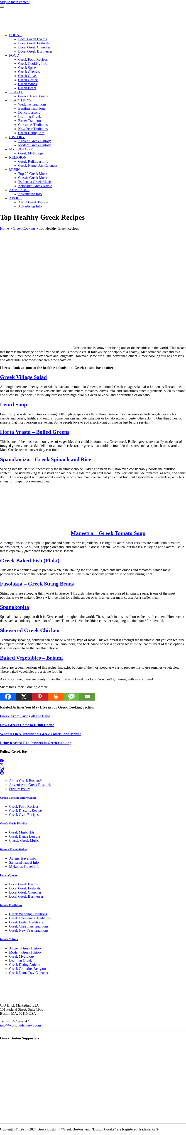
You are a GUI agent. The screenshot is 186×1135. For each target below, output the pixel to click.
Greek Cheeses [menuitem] (29, 72)
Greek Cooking (24, 228)
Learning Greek (20, 960)
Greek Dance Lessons (25, 836)
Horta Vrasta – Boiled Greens (34, 432)
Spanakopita (14, 607)
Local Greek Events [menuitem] (32, 39)
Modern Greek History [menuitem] (34, 145)
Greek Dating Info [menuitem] (31, 133)
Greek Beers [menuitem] (27, 88)
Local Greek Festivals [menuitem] (33, 43)
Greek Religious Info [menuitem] (33, 161)
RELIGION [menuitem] (18, 157)
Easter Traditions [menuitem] (30, 121)
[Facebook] (8, 697)
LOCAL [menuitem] (15, 35)
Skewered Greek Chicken (29, 630)
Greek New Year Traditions (28, 930)
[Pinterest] (40, 697)
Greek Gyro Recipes (24, 815)
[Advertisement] (93, 262)
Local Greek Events (23, 884)
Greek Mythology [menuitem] (31, 153)
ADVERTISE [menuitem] (19, 190)
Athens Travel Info (22, 858)
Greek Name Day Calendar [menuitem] (37, 165)
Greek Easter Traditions (26, 922)
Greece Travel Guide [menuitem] (33, 96)
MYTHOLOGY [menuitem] (21, 149)
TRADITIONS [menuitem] (20, 100)
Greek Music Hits (21, 832)
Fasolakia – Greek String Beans (37, 584)
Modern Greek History (25, 952)
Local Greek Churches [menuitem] (34, 47)
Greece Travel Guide (13, 849)
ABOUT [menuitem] (15, 198)
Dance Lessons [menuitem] (29, 112)
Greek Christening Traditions (30, 918)
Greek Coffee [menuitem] (28, 80)
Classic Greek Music (24, 840)
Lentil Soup (13, 404)
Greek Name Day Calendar (28, 973)
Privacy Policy (19, 789)
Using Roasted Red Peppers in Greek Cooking (35, 743)
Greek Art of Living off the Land (25, 716)
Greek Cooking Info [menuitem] (32, 63)
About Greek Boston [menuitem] (33, 202)
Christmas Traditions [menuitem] (33, 125)
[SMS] (71, 697)
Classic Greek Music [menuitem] (33, 178)
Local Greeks (8, 875)
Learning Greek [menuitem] (29, 116)
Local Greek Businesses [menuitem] (35, 51)
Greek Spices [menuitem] (27, 68)
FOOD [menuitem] (14, 55)
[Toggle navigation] (2, 7)
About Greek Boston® (25, 781)
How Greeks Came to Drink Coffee (27, 725)
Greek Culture (9, 939)
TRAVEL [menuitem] (16, 92)
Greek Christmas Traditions (28, 926)
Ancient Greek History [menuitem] (34, 141)
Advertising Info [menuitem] (30, 194)
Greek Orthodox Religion (27, 969)
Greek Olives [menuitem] (27, 76)
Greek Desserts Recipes (26, 810)
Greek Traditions (11, 905)
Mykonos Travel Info (24, 866)
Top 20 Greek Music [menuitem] (33, 174)
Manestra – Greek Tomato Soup (108, 533)
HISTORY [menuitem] (17, 137)
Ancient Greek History (25, 948)
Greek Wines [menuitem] (27, 84)
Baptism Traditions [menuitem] (31, 108)
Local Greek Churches (25, 892)
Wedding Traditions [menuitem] (32, 104)
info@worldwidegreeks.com (20, 1025)
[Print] (56, 697)
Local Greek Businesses (26, 896)
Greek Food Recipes (24, 806)
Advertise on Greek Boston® (30, 785)
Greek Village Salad (23, 377)
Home (4, 228)
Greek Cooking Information (18, 797)
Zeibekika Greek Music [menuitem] (35, 186)
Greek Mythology (22, 956)
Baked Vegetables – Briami (31, 658)
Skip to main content (14, 2)
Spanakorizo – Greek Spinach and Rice (45, 459)
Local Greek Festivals (24, 888)
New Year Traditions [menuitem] (33, 129)
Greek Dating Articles (24, 964)
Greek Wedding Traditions (28, 914)
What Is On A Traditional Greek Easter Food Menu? (40, 734)
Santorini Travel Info (24, 862)
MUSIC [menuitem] (15, 169)
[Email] (87, 697)
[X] (24, 697)
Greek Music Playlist (13, 823)
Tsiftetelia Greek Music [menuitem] (34, 182)
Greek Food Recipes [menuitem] (33, 59)
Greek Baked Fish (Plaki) (29, 561)
